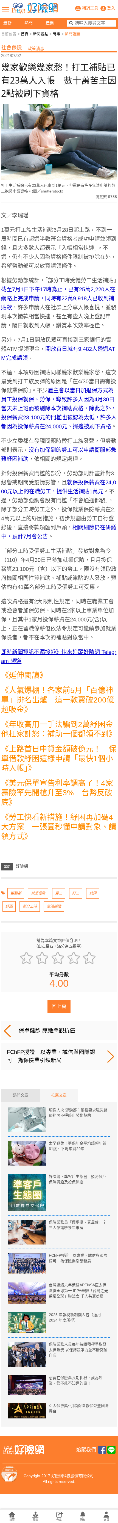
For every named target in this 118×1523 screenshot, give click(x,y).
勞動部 (15, 893)
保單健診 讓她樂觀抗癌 (47, 1030)
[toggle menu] (5, 9)
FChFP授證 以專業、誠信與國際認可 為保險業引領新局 (51, 1056)
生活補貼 (54, 906)
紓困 (9, 906)
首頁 (25, 34)
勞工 (58, 893)
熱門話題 (72, 34)
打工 (75, 893)
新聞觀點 (40, 34)
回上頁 (59, 1006)
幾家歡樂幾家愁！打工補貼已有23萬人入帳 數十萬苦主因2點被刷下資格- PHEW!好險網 (35, 8)
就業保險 (38, 893)
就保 (92, 893)
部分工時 (30, 906)
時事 (56, 34)
